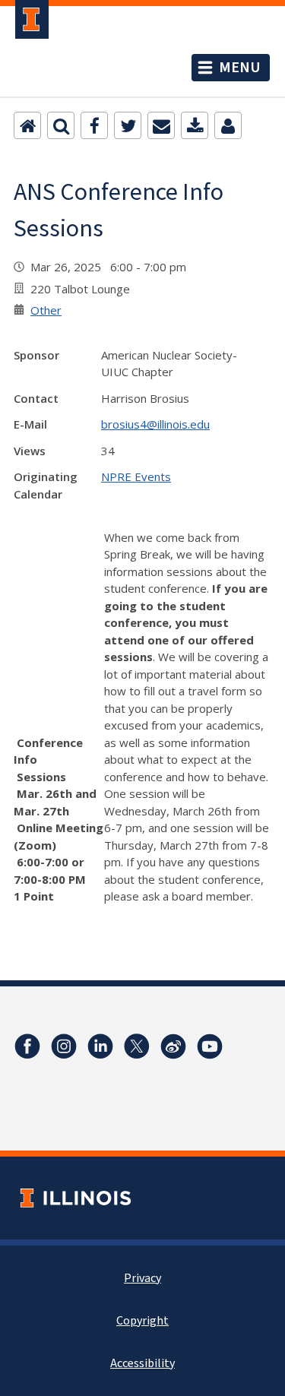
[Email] (161, 125)
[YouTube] (209, 1046)
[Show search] (60, 125)
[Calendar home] (27, 125)
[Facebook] (94, 125)
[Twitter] (127, 125)
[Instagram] (64, 1046)
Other (46, 310)
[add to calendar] (194, 125)
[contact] (228, 125)
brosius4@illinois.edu (155, 424)
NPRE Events (136, 476)
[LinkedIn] (100, 1046)
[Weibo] (173, 1046)
